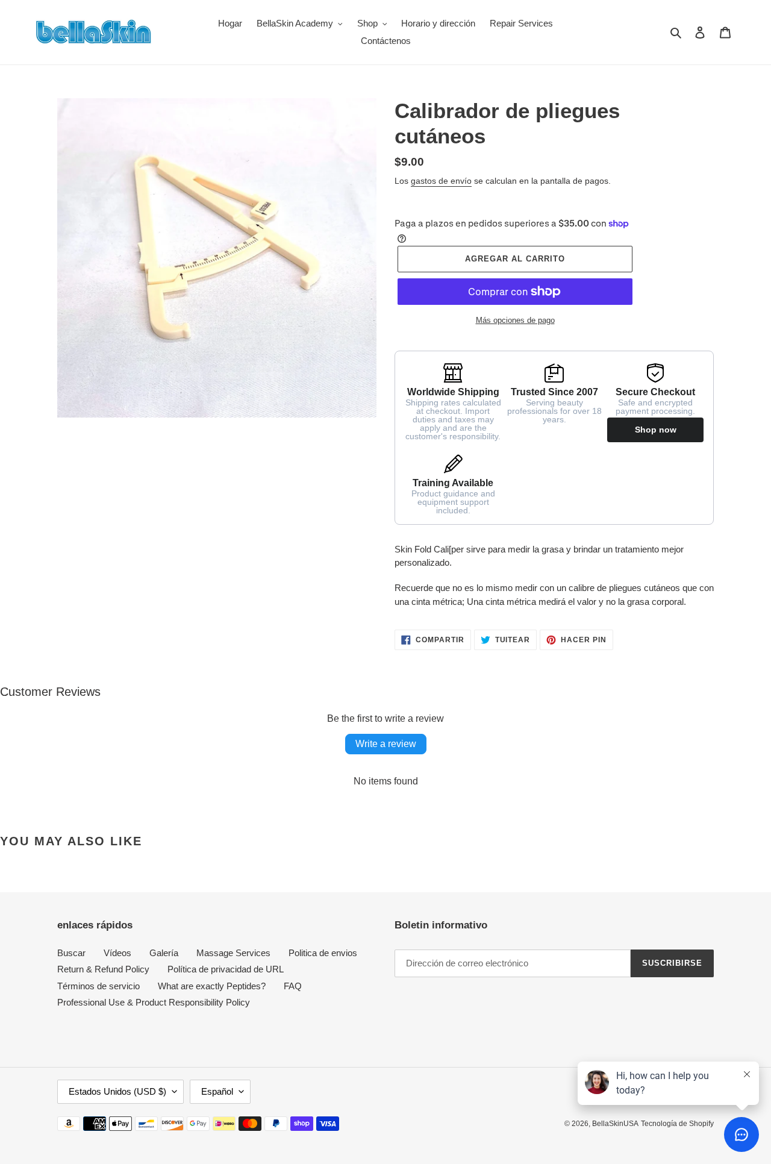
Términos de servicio (98, 986)
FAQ (293, 986)
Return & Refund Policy (103, 969)
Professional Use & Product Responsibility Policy (153, 1002)
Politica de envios (323, 953)
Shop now (655, 429)
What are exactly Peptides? (212, 986)
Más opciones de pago (515, 320)
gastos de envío (441, 181)
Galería (163, 953)
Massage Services (233, 953)
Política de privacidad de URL (225, 969)
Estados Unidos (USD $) (117, 1091)
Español (217, 1091)
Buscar (71, 953)
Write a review (385, 744)
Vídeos (117, 953)
